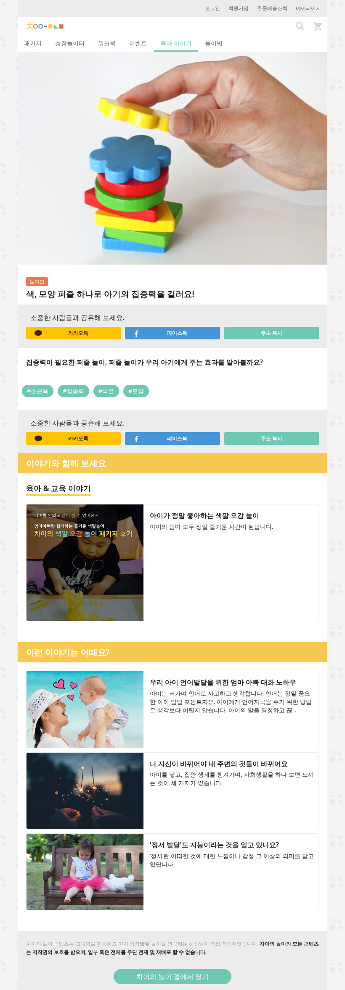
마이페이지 (308, 8)
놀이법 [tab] (214, 43)
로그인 (212, 8)
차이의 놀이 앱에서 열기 (172, 976)
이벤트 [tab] (138, 43)
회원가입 (238, 8)
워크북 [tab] (107, 43)
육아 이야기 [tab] (175, 43)
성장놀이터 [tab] (70, 43)
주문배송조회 (272, 8)
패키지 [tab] (33, 43)
